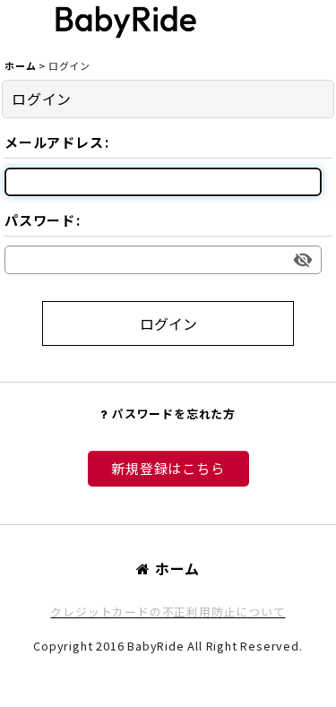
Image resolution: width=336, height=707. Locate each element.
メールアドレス (54, 142)
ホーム (177, 568)
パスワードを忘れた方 (174, 413)
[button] (257, 22)
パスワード (39, 220)
